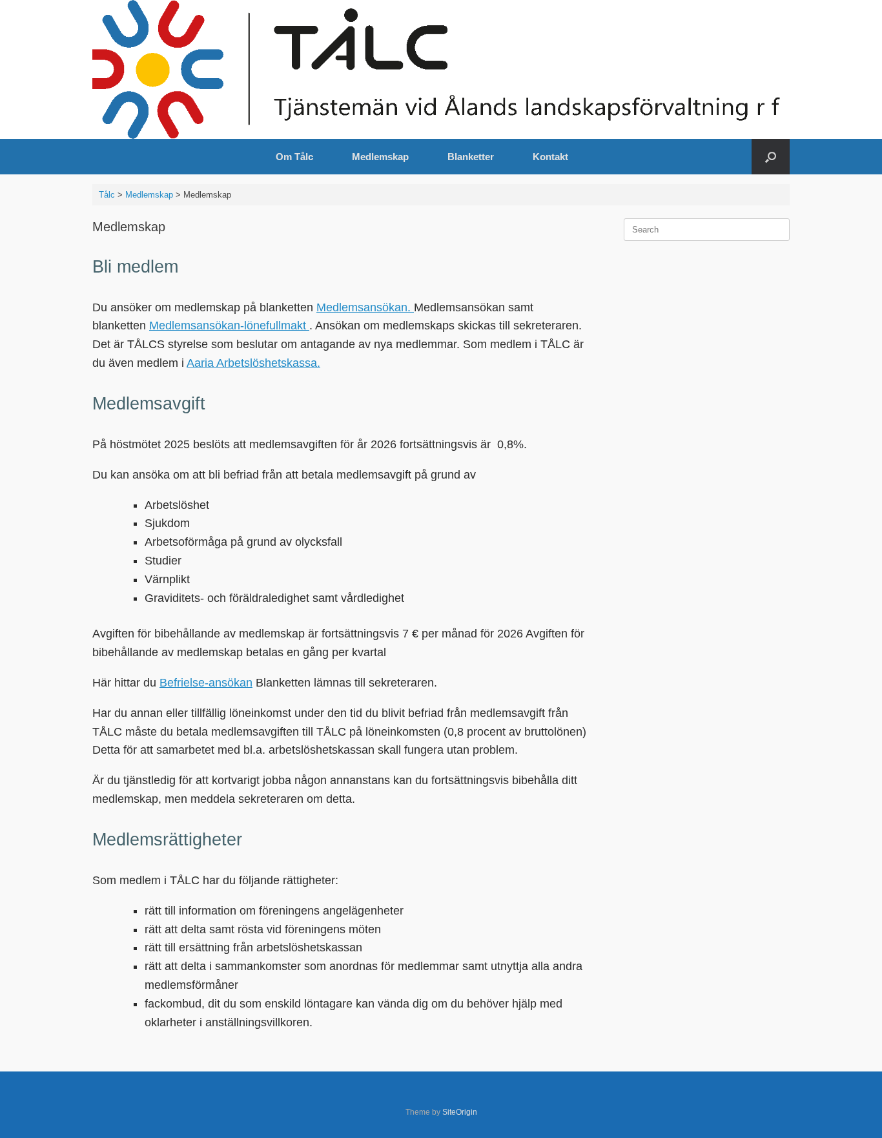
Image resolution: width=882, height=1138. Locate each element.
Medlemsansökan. (365, 307)
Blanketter (470, 156)
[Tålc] (441, 69)
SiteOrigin (459, 1112)
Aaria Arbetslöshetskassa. (253, 363)
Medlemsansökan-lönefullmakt (229, 325)
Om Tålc (294, 156)
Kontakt (550, 156)
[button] (771, 156)
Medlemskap (380, 156)
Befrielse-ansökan (205, 682)
